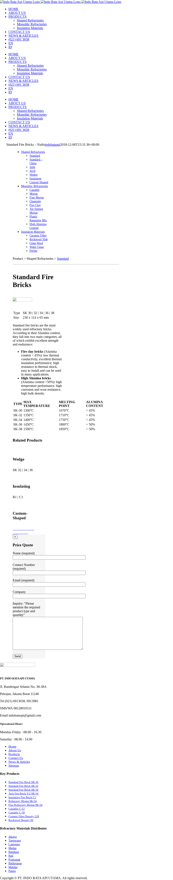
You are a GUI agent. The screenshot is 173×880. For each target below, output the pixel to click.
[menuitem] (13, 9)
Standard (63, 258)
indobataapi (52, 144)
